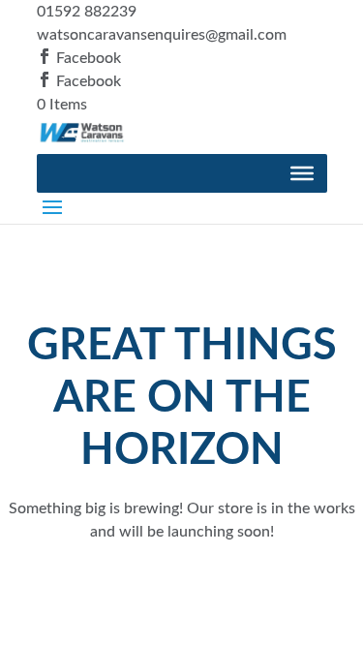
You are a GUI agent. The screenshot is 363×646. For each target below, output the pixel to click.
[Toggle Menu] (302, 173)
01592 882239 (86, 11)
